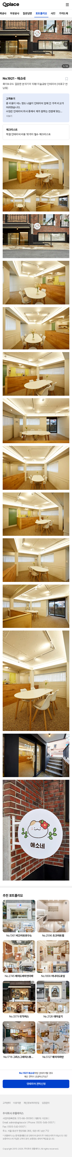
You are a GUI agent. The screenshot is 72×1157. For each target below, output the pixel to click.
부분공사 (14, 13)
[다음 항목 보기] (66, 44)
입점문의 (46, 1103)
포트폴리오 (41, 13)
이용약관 (17, 1103)
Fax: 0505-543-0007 (14, 1126)
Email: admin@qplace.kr (14, 1122)
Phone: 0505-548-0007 (41, 1122)
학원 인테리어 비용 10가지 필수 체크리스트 (28, 132)
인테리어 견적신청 (36, 1083)
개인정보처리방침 (31, 1103)
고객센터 (6, 1103)
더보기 (9, 116)
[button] (67, 5)
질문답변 (27, 13)
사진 (53, 13)
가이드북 (63, 13)
